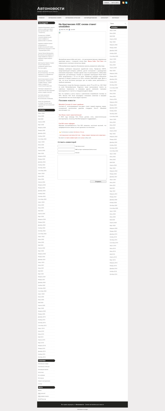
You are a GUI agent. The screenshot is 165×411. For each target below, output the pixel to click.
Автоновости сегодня (82, 409)
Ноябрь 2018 (41, 354)
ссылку (82, 138)
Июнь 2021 (41, 268)
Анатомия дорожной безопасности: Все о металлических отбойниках (45, 96)
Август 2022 (41, 236)
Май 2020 (40, 302)
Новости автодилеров (44, 381)
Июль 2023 (41, 205)
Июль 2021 (41, 265)
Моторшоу (115, 18)
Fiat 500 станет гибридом (67, 123)
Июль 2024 (41, 176)
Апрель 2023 (41, 213)
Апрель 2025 (41, 150)
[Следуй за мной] (126, 3)
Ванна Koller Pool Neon (96, 61)
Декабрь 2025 (42, 133)
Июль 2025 (41, 145)
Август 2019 (41, 328)
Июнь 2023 (41, 208)
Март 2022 (41, 251)
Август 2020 (41, 294)
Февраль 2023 (42, 219)
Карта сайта (115, 2)
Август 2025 (41, 142)
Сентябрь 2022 (42, 233)
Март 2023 (41, 216)
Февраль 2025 (42, 156)
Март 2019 (41, 342)
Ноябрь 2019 (41, 319)
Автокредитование (90, 18)
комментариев (43, 396)
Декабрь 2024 (42, 162)
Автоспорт (104, 18)
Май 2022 (40, 245)
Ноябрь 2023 (41, 193)
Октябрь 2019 (42, 322)
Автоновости (50, 8)
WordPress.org (42, 399)
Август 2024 (41, 173)
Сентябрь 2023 (42, 199)
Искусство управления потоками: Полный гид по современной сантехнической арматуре (46, 103)
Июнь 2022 (41, 242)
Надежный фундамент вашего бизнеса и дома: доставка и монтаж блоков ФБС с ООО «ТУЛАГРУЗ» (46, 29)
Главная (106, 2)
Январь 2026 (41, 130)
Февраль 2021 (42, 276)
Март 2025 (41, 153)
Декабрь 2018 (42, 351)
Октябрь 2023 (42, 196)
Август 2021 (41, 262)
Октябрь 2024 (42, 167)
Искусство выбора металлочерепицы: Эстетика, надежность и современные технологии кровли (46, 73)
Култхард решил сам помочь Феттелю (70, 135)
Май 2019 (40, 337)
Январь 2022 (41, 256)
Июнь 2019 (41, 334)
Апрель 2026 (41, 122)
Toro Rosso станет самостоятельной (70, 115)
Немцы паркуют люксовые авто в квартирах (93, 135)
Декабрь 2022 (42, 225)
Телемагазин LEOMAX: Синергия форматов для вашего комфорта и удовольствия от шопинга (45, 38)
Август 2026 (41, 113)
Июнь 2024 (41, 179)
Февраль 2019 (42, 345)
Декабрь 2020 (42, 282)
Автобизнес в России (72, 18)
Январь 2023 (41, 222)
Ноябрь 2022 (41, 228)
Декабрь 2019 (42, 317)
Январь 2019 (41, 348)
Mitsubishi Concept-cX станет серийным (71, 104)
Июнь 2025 (41, 147)
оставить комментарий (71, 138)
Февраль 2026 (42, 127)
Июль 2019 (41, 331)
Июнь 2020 (41, 299)
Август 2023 (41, 202)
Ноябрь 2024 (41, 165)
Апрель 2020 (41, 305)
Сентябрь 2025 (42, 139)
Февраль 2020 (42, 311)
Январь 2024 (41, 188)
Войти (39, 390)
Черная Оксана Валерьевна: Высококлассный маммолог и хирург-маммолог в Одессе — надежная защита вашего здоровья (46, 56)
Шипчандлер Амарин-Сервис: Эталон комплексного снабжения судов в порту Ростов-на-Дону (46, 65)
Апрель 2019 (41, 340)
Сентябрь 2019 (42, 325)
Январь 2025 (41, 159)
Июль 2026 (41, 116)
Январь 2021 (41, 279)
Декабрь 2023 (42, 190)
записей (41, 393)
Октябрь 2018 (42, 357)
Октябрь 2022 (42, 231)
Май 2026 (40, 119)
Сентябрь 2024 (42, 170)
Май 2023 (40, 210)
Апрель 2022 (41, 248)
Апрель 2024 (41, 182)
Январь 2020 (41, 314)
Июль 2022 (41, 239)
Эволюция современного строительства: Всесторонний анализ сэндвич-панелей (46, 90)
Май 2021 (40, 271)
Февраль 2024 (42, 185)
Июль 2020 (41, 297)
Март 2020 (41, 308)
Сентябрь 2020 (42, 291)
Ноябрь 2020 (41, 285)
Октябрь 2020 (42, 288)
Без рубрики (41, 375)
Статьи (40, 384)
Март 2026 (41, 124)
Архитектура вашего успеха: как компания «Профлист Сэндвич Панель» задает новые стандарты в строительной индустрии (45, 82)
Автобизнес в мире (54, 18)
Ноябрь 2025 (41, 136)
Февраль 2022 (42, 253)
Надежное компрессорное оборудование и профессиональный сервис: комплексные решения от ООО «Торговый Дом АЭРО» (46, 47)
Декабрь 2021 (42, 259)
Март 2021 (41, 274)
